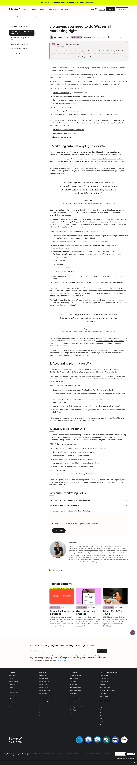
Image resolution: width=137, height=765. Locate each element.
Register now (89, 3)
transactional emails (61, 248)
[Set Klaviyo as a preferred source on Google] (22, 53)
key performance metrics (72, 282)
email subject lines (96, 276)
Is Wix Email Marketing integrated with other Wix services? (70, 500)
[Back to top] (133, 632)
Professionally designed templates (66, 96)
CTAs (107, 276)
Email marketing (77, 37)
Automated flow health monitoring (61, 612)
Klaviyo (52, 210)
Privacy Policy (62, 660)
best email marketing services (72, 161)
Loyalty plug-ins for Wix (62, 137)
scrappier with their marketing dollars (108, 159)
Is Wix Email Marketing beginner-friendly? (64, 506)
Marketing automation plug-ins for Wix (68, 130)
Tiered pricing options (61, 111)
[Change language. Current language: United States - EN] (92, 9)
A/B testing (68, 276)
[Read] (61, 596)
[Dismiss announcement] (127, 2)
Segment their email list (62, 252)
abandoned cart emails (91, 245)
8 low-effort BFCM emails (113, 612)
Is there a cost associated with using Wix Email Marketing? (69, 511)
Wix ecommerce (88, 231)
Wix (97, 75)
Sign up (110, 9)
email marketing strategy (59, 123)
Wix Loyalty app (63, 437)
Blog (16, 16)
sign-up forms (58, 238)
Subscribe (101, 651)
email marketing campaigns (95, 236)
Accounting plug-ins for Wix (64, 133)
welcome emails (107, 245)
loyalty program (89, 435)
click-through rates (101, 282)
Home (10, 16)
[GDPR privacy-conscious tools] (124, 740)
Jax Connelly (58, 37)
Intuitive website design (62, 93)
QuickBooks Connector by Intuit (62, 372)
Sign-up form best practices (86, 612)
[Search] (96, 9)
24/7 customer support (62, 107)
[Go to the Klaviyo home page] (14, 9)
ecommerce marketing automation (110, 341)
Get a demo (122, 9)
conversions (118, 282)
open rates (89, 282)
